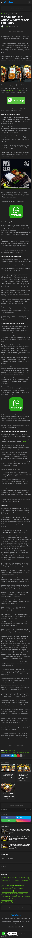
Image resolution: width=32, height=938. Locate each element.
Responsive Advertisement (16, 8)
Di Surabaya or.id (20, 933)
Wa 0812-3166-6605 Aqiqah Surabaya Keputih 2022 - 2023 (15, 752)
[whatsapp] (16, 927)
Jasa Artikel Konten (23, 877)
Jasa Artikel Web (18, 883)
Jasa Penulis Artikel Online (8, 898)
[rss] (22, 927)
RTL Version (24, 935)
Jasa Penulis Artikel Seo (21, 898)
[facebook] (9, 927)
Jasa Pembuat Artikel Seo (19, 888)
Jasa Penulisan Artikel (7, 901)
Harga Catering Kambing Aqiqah (13, 90)
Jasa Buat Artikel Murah (7, 885)
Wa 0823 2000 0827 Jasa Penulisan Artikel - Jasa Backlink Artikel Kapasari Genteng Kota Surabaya (20, 838)
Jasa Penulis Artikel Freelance (9, 896)
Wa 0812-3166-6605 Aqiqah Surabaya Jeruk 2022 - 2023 (7, 775)
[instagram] (19, 927)
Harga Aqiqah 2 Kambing (12, 13)
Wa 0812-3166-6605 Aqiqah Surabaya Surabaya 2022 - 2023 (8, 795)
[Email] (21, 755)
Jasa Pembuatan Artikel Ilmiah (21, 891)
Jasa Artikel (4, 877)
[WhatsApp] (15, 755)
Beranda (3, 13)
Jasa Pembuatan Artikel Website (9, 893)
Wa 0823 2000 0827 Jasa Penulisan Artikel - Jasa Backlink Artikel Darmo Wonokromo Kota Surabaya (20, 846)
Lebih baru (4, 809)
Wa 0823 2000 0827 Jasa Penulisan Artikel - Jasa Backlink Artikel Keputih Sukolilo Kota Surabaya (20, 831)
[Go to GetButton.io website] (3, 936)
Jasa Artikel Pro (16, 880)
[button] (2, 2)
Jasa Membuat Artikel (7, 888)
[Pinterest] (18, 755)
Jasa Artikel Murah (6, 880)
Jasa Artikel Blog (13, 877)
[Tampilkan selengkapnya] (24, 755)
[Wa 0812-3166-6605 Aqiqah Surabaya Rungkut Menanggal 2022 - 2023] (24, 768)
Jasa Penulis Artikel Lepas (24, 896)
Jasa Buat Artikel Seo (19, 885)
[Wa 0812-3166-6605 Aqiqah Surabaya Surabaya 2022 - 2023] (8, 787)
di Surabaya (24, 441)
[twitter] (12, 927)
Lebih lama (27, 809)
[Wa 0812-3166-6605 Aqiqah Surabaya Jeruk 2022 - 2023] (8, 768)
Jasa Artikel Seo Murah (7, 883)
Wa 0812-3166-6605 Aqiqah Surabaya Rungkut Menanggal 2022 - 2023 (23, 776)
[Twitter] (12, 755)
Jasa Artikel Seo (25, 880)
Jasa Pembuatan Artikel (7, 891)
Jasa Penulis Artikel (23, 893)
